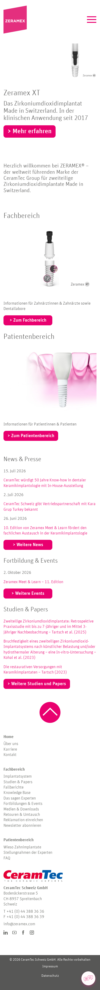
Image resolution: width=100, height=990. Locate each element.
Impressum (50, 966)
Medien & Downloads (21, 809)
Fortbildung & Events (30, 561)
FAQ (6, 858)
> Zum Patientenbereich (30, 435)
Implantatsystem (17, 776)
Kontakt (10, 755)
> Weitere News (28, 544)
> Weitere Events (27, 593)
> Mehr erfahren (29, 131)
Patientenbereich (28, 336)
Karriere (10, 749)
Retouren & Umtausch (21, 815)
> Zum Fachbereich (28, 320)
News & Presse (22, 459)
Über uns (10, 744)
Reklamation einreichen (23, 820)
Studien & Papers (25, 609)
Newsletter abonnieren (22, 825)
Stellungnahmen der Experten (27, 853)
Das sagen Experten (19, 798)
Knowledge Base (16, 793)
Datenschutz (50, 975)
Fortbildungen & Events (22, 804)
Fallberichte (13, 787)
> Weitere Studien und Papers (36, 683)
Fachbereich (21, 216)
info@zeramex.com (19, 924)
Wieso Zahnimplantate (22, 847)
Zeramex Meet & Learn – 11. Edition (33, 582)
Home (8, 737)
